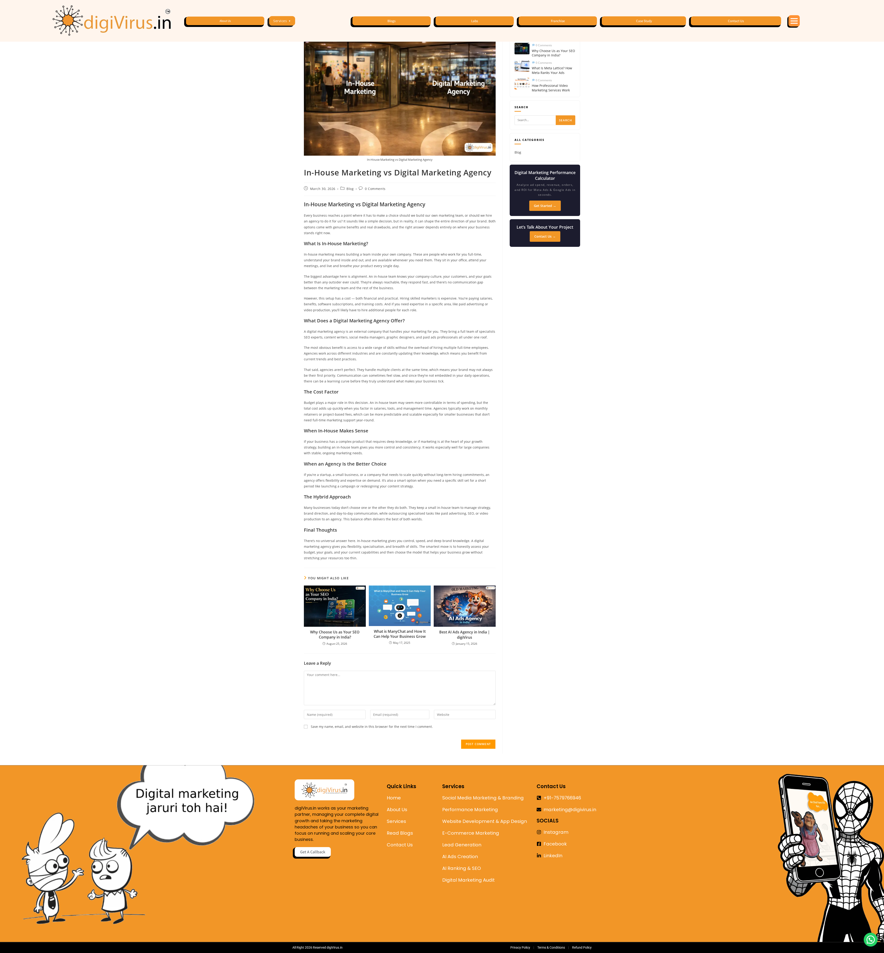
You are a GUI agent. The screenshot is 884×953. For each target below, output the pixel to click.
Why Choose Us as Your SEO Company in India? (335, 635)
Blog (350, 189)
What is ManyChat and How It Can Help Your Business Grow (400, 634)
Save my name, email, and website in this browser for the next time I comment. (372, 726)
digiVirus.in (335, 947)
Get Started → (545, 206)
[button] (871, 940)
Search (565, 120)
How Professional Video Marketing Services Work (551, 87)
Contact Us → (545, 236)
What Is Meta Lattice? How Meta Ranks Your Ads (552, 70)
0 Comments (375, 189)
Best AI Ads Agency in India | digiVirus (464, 635)
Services (282, 21)
